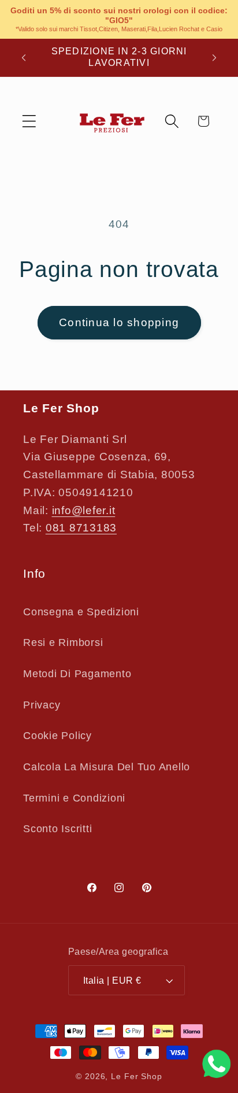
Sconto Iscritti (57, 828)
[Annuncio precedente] (23, 57)
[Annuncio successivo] (214, 57)
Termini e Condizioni (74, 798)
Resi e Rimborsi (63, 642)
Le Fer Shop (136, 1076)
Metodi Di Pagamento (77, 674)
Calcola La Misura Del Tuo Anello (106, 767)
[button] (29, 121)
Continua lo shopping (119, 322)
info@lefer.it (84, 510)
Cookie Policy (57, 735)
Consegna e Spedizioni (81, 612)
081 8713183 (81, 528)
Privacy (41, 705)
